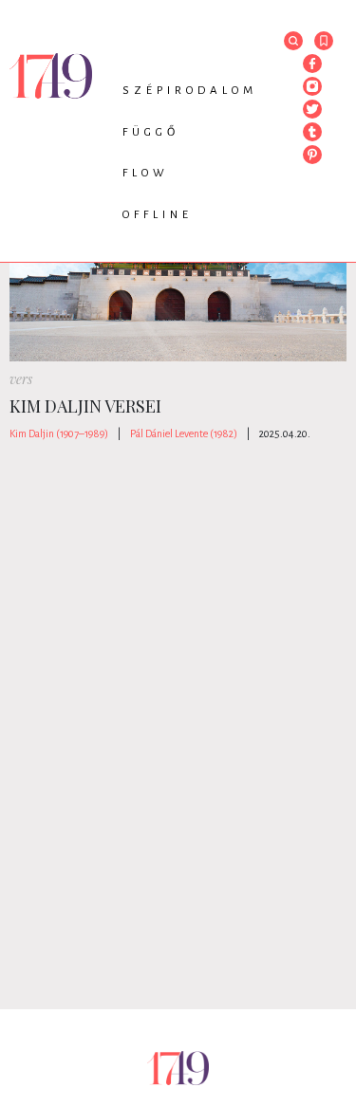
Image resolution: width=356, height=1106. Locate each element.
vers (20, 379)
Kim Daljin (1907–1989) (58, 433)
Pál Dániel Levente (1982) (183, 433)
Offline (157, 215)
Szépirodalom (189, 90)
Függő (150, 132)
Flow (145, 173)
